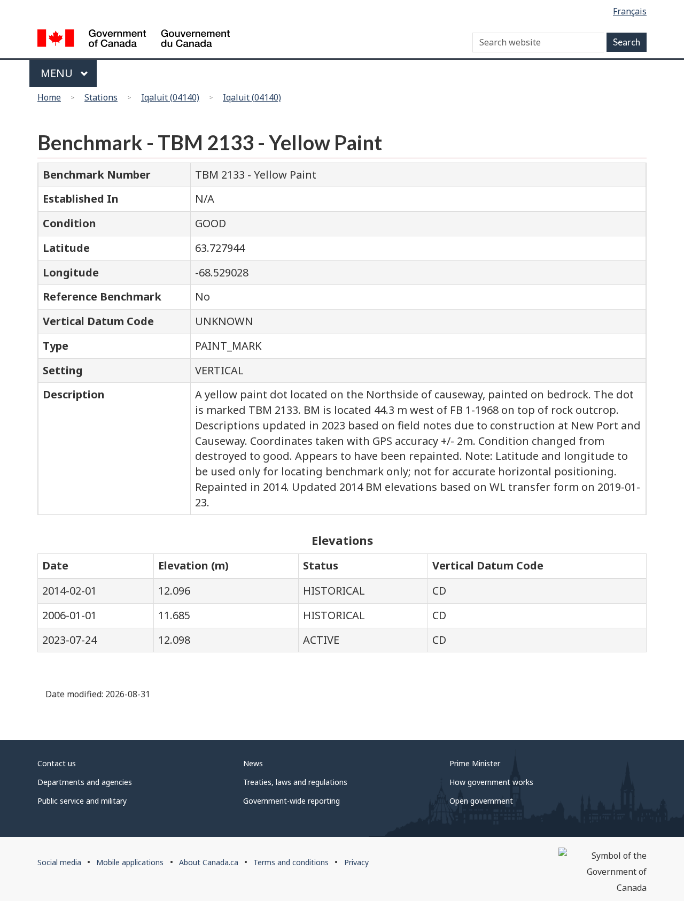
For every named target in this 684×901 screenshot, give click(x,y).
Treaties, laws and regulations (295, 782)
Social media (59, 862)
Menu (58, 73)
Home (49, 97)
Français (630, 11)
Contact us (56, 763)
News (253, 763)
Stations (101, 97)
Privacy (356, 862)
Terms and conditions (291, 862)
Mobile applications (130, 862)
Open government (481, 801)
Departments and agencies (84, 782)
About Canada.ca (208, 862)
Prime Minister (474, 763)
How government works (491, 782)
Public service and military (82, 801)
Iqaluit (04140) (170, 97)
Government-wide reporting (291, 801)
